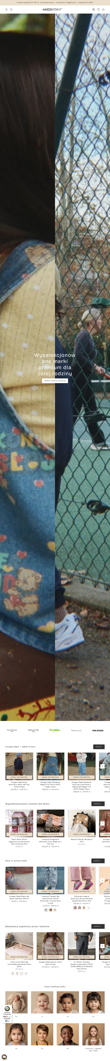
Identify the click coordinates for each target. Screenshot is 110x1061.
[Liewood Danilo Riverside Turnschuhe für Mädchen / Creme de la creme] (46, 910)
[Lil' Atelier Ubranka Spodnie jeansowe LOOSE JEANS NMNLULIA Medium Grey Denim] (82, 946)
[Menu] (11, 1006)
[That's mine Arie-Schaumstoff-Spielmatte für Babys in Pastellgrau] (17, 973)
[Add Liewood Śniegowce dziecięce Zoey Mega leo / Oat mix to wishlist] (61, 812)
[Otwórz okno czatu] (4, 1057)
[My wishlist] (98, 9)
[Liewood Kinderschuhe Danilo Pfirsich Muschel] (50, 910)
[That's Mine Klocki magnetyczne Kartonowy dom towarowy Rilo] (19, 823)
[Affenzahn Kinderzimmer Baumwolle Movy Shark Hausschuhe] (84, 908)
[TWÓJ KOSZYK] (103, 9)
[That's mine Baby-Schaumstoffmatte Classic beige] (21, 973)
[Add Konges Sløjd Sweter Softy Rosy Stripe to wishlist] (61, 934)
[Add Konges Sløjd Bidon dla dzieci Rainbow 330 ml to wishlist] (30, 869)
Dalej (102, 766)
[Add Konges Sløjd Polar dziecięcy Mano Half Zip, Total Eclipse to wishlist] (30, 755)
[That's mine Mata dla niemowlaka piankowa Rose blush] (19, 946)
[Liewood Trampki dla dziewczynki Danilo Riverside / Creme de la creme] (50, 880)
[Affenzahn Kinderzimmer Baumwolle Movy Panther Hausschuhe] (79, 908)
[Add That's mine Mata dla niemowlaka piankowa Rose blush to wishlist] (30, 934)
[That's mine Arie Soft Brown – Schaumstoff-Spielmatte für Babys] (13, 973)
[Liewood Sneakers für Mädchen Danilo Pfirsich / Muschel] (55, 910)
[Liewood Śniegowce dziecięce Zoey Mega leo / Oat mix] (50, 823)
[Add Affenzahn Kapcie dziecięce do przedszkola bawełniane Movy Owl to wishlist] (93, 869)
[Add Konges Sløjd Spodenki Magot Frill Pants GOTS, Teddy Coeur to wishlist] (61, 755)
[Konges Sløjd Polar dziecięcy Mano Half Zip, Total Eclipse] (19, 766)
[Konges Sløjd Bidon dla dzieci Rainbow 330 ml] (19, 880)
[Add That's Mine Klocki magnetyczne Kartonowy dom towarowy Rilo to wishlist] (30, 812)
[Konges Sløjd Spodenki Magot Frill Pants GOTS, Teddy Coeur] (50, 766)
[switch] (7, 1021)
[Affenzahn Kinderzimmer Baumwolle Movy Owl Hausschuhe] (75, 908)
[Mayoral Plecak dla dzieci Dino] (82, 823)
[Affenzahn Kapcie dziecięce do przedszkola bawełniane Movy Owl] (82, 880)
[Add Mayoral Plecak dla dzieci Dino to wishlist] (93, 812)
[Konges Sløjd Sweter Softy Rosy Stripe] (50, 946)
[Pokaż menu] (6, 9)
